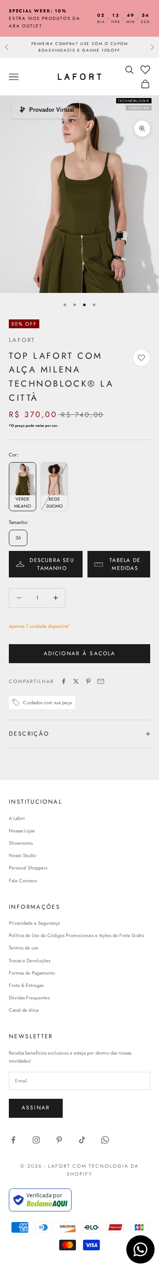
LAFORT (22, 340)
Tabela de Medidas (125, 564)
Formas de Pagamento (32, 972)
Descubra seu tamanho (52, 564)
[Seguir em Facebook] (13, 1139)
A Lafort (17, 818)
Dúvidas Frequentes (29, 997)
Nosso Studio (22, 855)
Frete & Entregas (26, 985)
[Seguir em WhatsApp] (105, 1139)
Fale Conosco (23, 880)
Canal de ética (23, 1010)
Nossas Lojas (21, 830)
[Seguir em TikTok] (82, 1139)
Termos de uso (23, 947)
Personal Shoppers (28, 867)
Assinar (36, 1108)
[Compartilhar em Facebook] (63, 681)
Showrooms (21, 843)
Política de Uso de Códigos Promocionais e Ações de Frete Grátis (76, 935)
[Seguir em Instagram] (36, 1139)
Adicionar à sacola (80, 653)
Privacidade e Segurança (34, 922)
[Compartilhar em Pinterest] (88, 681)
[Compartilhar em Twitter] (76, 681)
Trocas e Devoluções (29, 960)
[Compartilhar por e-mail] (100, 681)
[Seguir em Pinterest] (59, 1139)
